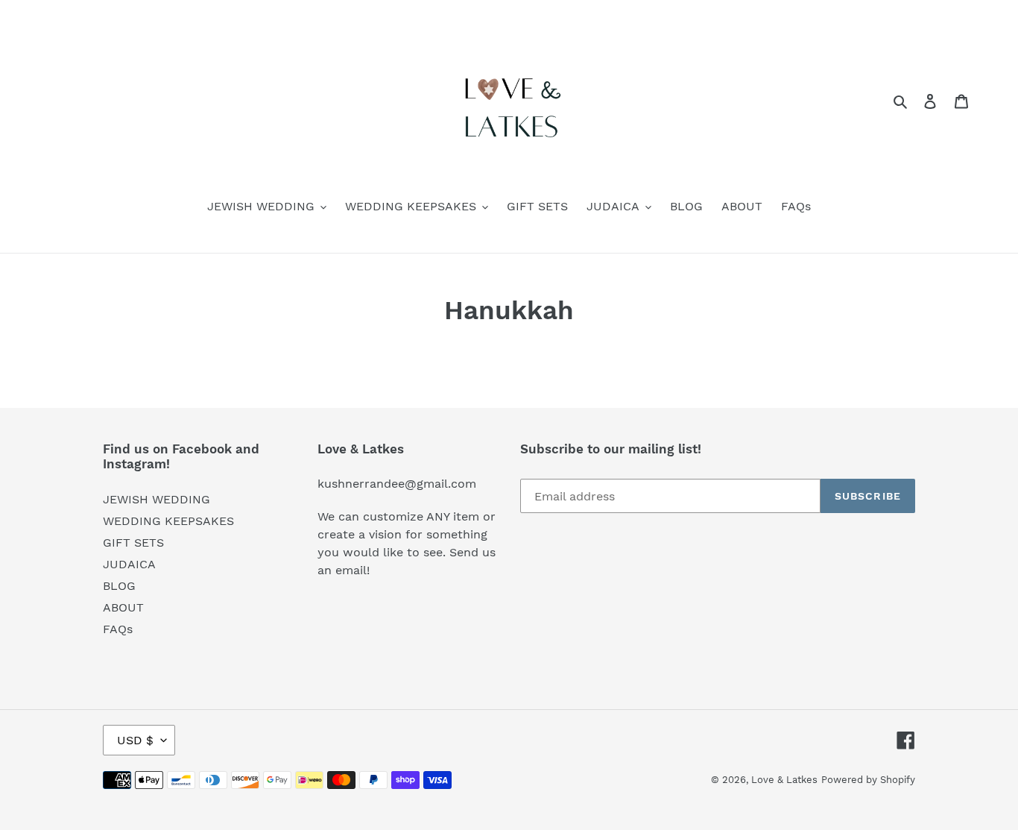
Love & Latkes (784, 779)
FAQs (118, 629)
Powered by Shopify (868, 779)
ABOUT (123, 607)
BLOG (119, 586)
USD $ (135, 740)
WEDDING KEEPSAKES (168, 521)
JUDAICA (129, 564)
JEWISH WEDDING (156, 499)
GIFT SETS (133, 542)
